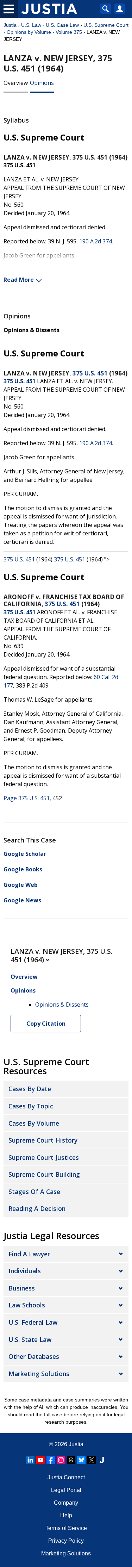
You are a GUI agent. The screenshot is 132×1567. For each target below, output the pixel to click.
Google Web (21, 885)
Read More (19, 280)
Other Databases (33, 1356)
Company (66, 1503)
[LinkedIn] (30, 1460)
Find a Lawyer (29, 1254)
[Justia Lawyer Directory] (102, 1460)
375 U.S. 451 (90, 373)
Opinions (42, 83)
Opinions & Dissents (31, 330)
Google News (22, 900)
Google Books (23, 869)
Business (21, 1288)
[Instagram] (61, 1460)
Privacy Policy (66, 1541)
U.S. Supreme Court (105, 25)
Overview (16, 83)
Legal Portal (66, 1490)
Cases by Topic (30, 1106)
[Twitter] (91, 1460)
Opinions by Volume (29, 32)
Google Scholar (25, 854)
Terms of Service (66, 1528)
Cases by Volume (33, 1123)
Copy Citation (45, 1023)
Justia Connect (66, 1477)
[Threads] (71, 1460)
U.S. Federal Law (32, 1322)
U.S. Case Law (62, 25)
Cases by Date (29, 1088)
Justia (10, 25)
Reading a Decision (36, 1208)
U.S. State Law (29, 1339)
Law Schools (26, 1305)
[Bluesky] (81, 1460)
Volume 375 (69, 32)
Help (66, 1515)
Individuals (24, 1271)
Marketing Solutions (38, 1373)
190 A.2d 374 (95, 241)
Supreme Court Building (44, 1174)
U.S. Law (31, 25)
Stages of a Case (34, 1191)
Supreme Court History (42, 1140)
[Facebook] (50, 1460)
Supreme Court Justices (43, 1157)
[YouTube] (40, 1460)
